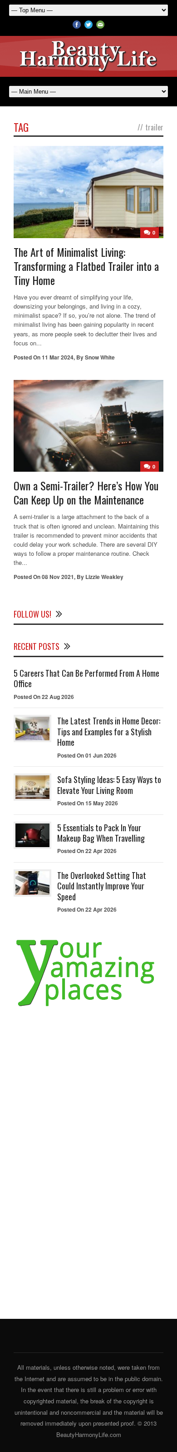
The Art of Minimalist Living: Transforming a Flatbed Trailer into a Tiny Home (86, 266)
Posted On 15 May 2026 (87, 803)
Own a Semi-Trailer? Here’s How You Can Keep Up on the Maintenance (86, 492)
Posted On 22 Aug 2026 (44, 697)
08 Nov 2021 (58, 577)
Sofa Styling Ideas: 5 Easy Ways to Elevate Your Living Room (109, 784)
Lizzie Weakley (104, 577)
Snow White (100, 357)
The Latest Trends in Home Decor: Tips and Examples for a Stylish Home (108, 731)
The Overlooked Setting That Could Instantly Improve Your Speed (101, 886)
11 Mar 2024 (58, 357)
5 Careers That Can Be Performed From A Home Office (86, 678)
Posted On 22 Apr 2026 (87, 851)
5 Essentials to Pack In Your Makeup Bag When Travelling (101, 833)
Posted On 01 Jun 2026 (87, 755)
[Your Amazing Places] (88, 1006)
